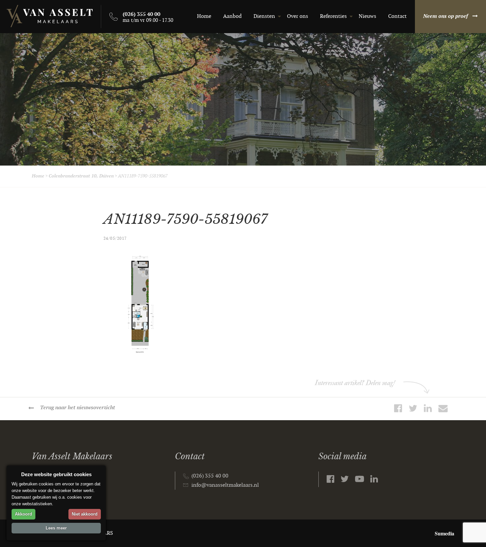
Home (204, 16)
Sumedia (444, 533)
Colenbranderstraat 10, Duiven (81, 176)
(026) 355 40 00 (209, 476)
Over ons (297, 16)
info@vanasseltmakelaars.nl (225, 485)
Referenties (333, 16)
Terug (77, 408)
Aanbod (232, 16)
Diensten (264, 16)
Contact (397, 16)
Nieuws (367, 16)
